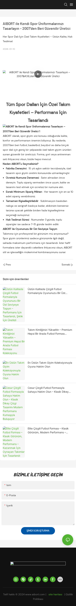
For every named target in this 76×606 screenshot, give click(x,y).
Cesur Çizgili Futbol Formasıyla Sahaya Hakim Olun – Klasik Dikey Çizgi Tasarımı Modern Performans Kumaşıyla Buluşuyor (48, 390)
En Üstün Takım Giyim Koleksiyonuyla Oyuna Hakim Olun (50, 364)
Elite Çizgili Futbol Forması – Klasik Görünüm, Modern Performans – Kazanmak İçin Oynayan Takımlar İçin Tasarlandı (50, 430)
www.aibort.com (35, 594)
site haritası (55, 594)
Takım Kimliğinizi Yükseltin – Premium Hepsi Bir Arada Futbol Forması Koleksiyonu (50, 332)
